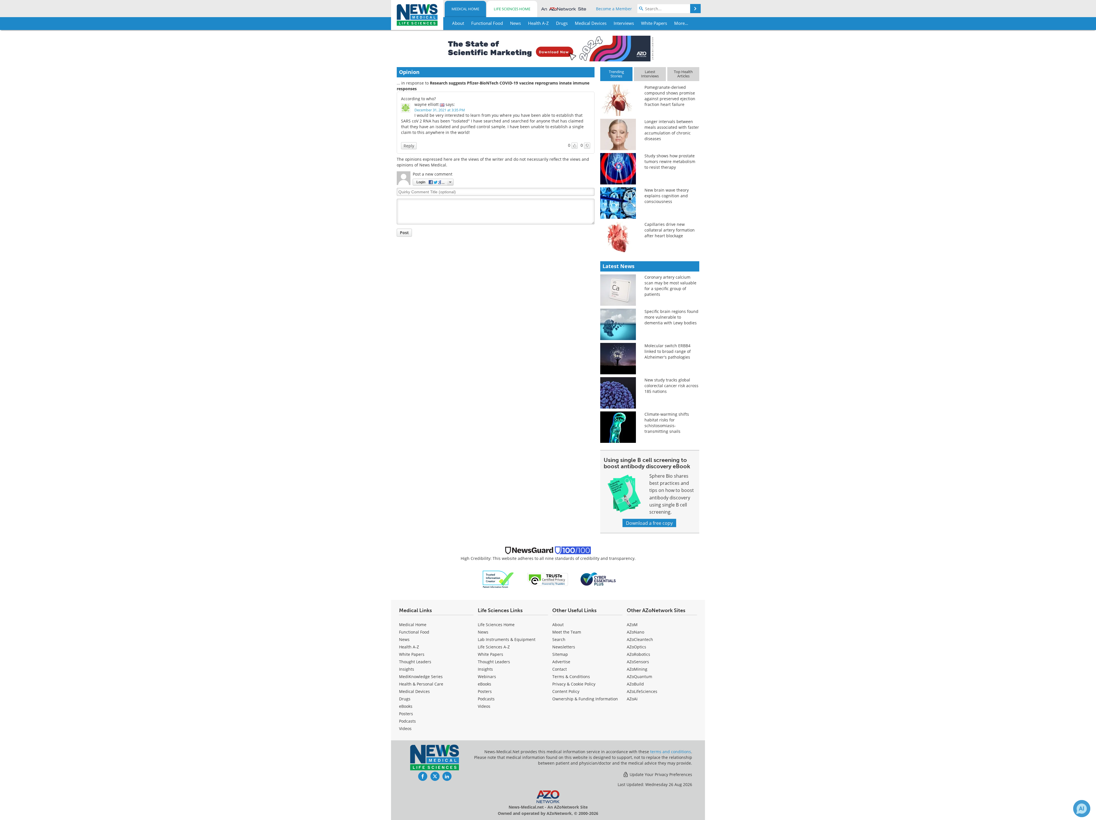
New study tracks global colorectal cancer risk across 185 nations (671, 385)
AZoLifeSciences (642, 691)
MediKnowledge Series (421, 676)
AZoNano (635, 632)
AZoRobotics (638, 654)
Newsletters (563, 647)
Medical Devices (414, 691)
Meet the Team (566, 632)
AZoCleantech (640, 639)
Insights (406, 669)
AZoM (632, 624)
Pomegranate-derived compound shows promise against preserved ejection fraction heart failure (669, 96)
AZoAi (632, 699)
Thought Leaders (415, 661)
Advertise (561, 661)
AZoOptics (636, 647)
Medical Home (465, 8)
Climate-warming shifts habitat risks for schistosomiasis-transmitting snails (666, 422)
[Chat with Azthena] (1081, 808)
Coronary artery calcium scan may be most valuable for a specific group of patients (670, 285)
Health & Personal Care (421, 684)
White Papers (411, 654)
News (404, 639)
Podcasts (407, 721)
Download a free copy (649, 523)
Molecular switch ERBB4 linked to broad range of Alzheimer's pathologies (667, 351)
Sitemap (560, 654)
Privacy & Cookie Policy (573, 684)
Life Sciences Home (512, 8)
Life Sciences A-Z (494, 647)
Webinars (487, 676)
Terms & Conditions (571, 676)
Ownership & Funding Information (585, 699)
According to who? (418, 98)
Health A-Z (409, 647)
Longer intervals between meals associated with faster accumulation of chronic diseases (671, 130)
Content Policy (565, 691)
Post (404, 232)
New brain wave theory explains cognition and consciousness (666, 195)
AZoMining (637, 669)
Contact (559, 669)
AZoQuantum (639, 676)
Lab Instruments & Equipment (506, 639)
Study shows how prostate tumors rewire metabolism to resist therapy (669, 161)
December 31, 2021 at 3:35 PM (439, 109)
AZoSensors (638, 661)
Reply (409, 145)
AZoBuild (635, 684)
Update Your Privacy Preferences (660, 774)
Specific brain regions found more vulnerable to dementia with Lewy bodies (671, 317)
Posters (406, 713)
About (558, 624)
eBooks (405, 706)
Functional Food (414, 632)
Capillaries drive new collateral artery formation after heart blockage (669, 230)
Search (558, 639)
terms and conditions (670, 751)
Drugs (404, 699)
